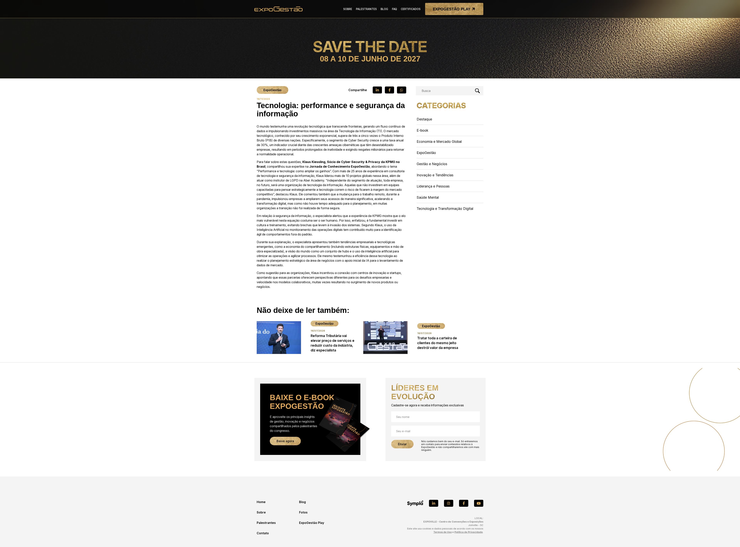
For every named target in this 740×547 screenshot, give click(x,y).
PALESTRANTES (366, 9)
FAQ (394, 9)
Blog (302, 502)
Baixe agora (285, 441)
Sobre (261, 512)
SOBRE (347, 9)
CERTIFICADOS (410, 9)
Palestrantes (266, 523)
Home (261, 502)
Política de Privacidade (468, 532)
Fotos (303, 512)
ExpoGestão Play (311, 523)
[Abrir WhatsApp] (730, 537)
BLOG (384, 9)
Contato (263, 533)
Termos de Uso (442, 532)
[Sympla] (415, 503)
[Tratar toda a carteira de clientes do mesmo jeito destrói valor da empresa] (413, 337)
